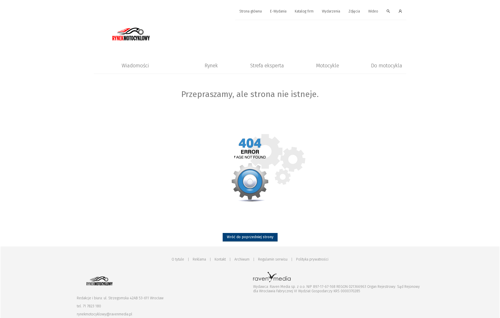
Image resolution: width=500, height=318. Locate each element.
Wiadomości (135, 65)
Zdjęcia (354, 11)
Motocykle (327, 65)
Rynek (211, 65)
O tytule (178, 259)
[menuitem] (250, 11)
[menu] (250, 11)
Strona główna (250, 11)
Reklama (199, 259)
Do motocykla (386, 65)
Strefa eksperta (267, 65)
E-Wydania (278, 11)
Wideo (373, 11)
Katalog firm (304, 11)
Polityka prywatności (312, 259)
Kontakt (220, 259)
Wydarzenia (331, 11)
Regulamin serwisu (273, 259)
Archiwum (241, 259)
